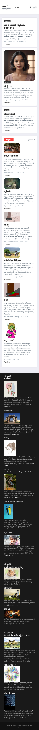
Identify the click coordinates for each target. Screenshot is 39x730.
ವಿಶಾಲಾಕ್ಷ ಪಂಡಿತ (8, 410)
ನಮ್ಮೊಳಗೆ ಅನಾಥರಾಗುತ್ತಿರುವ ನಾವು (13, 501)
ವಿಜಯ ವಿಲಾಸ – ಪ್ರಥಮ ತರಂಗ (17, 635)
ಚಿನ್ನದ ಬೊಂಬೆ (9, 340)
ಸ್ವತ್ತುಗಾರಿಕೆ (7, 191)
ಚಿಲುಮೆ (5, 6)
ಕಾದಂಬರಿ (7, 82)
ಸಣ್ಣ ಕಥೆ (8, 139)
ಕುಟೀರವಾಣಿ (7, 379)
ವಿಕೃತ (6, 300)
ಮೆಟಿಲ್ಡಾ (6, 438)
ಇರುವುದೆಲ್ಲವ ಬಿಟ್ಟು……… (13, 260)
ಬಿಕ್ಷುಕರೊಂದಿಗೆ (8, 532)
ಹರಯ (7, 608)
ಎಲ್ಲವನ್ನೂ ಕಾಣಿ (31, 140)
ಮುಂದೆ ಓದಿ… (15, 584)
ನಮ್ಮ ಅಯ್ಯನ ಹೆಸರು (11, 156)
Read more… (8, 406)
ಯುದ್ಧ (6, 225)
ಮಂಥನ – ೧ (9, 693)
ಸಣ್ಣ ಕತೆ (7, 376)
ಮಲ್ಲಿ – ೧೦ (8, 86)
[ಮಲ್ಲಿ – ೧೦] (19, 65)
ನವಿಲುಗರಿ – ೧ (10, 664)
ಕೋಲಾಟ (7, 21)
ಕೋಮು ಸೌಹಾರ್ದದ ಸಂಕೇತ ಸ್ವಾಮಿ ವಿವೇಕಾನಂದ (17, 472)
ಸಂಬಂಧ (8, 587)
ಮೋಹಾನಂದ (9, 114)
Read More (8, 44)
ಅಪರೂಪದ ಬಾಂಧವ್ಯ (13, 567)
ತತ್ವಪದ (7, 110)
